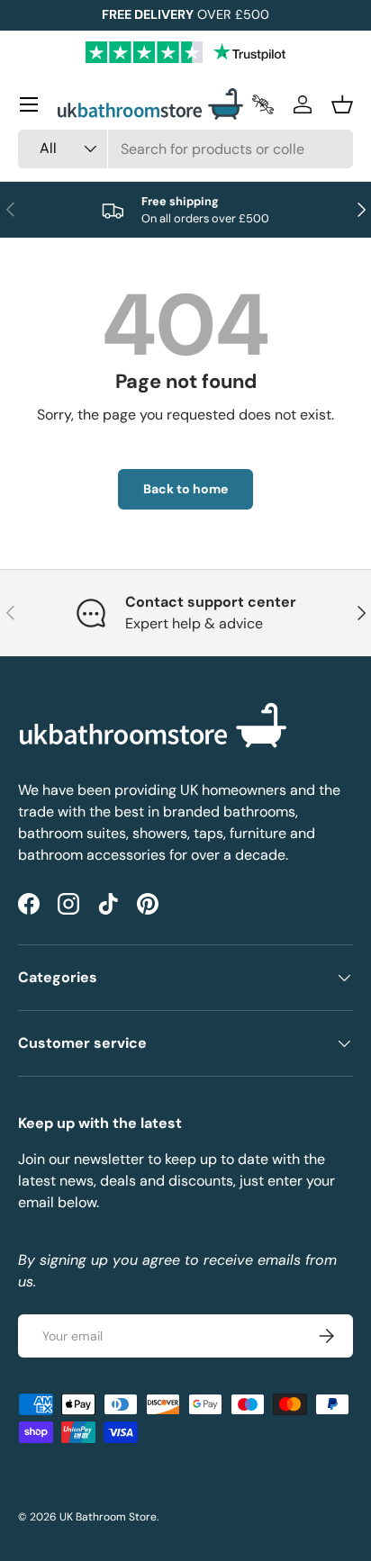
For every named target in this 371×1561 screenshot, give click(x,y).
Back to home (185, 489)
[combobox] (185, 149)
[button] (342, 104)
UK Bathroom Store (108, 1517)
